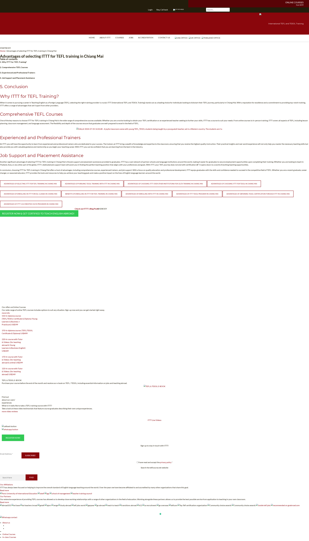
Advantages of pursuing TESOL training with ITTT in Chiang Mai (92, 184)
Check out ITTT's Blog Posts (87, 209)
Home (92, 37)
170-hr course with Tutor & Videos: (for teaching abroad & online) (12, 360)
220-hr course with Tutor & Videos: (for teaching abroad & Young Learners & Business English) (13, 345)
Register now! (13, 438)
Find (31, 477)
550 (3, 328)
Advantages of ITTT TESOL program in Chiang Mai (197, 194)
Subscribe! (30, 455)
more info (6, 313)
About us (6, 522)
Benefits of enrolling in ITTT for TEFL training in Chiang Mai (91, 194)
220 (3, 354)
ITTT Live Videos (154, 420)
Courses (119, 37)
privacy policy (165, 462)
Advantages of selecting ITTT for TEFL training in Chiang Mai (30, 184)
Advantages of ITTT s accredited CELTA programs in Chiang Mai (31, 204)
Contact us (164, 37)
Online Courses (294, 2)
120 (3, 377)
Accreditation (145, 37)
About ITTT (105, 37)
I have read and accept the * (155, 462)
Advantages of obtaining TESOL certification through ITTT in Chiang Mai (258, 194)
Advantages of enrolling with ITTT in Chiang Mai (147, 194)
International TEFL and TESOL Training (286, 24)
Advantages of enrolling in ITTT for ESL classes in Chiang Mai (30, 194)
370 (3, 336)
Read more (4, 490)
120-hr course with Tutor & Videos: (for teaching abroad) (12, 371)
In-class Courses (9, 537)
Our (6, 484)
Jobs (131, 37)
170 (3, 366)
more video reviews (10, 411)
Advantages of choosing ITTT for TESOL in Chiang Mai (234, 184)
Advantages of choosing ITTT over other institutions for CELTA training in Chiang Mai (165, 184)
